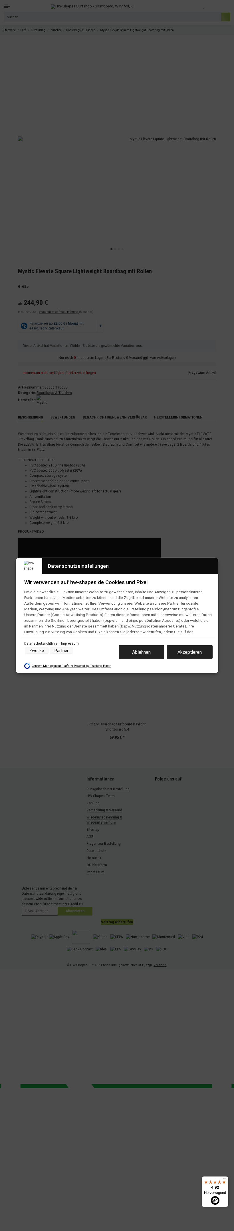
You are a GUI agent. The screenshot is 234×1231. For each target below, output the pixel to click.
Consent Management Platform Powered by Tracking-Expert (71, 666)
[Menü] (224, 1179)
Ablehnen (141, 652)
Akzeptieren (189, 652)
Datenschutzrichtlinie (41, 643)
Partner (61, 650)
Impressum (70, 643)
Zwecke (36, 650)
